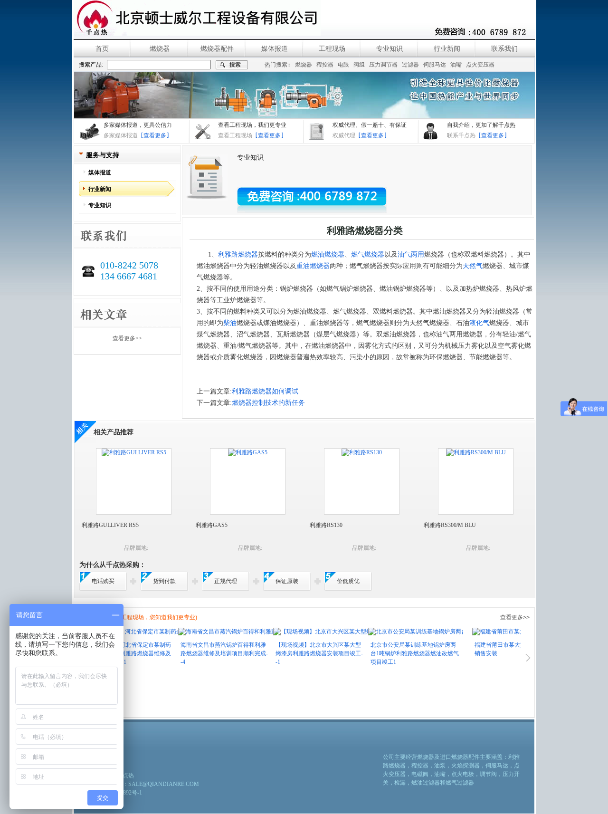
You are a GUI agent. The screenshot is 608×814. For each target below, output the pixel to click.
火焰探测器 (465, 765)
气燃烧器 (371, 254)
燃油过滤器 (425, 782)
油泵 (440, 765)
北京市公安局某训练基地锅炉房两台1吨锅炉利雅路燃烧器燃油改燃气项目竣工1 (395, 653)
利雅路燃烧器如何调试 (265, 391)
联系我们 (504, 48)
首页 (102, 48)
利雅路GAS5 (212, 525)
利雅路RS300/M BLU (450, 525)
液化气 (479, 322)
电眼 (343, 64)
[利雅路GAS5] (247, 452)
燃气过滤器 (460, 782)
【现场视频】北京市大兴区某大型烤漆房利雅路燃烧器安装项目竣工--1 (299, 653)
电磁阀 (419, 774)
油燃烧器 (331, 254)
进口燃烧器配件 (460, 757)
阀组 (359, 64)
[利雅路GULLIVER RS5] (134, 452)
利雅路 (228, 254)
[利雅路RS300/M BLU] (476, 452)
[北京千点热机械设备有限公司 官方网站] (197, 18)
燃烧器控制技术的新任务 (268, 402)
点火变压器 (480, 64)
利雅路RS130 (326, 525)
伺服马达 (434, 64)
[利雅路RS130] (362, 452)
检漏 (400, 782)
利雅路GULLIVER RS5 (110, 525)
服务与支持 (102, 155)
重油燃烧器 (313, 265)
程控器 (324, 64)
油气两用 (411, 254)
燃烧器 (160, 48)
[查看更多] (155, 135)
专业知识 (389, 48)
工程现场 (332, 48)
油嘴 (456, 64)
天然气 (473, 265)
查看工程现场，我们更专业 (252, 125)
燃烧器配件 (217, 48)
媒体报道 (274, 48)
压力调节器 (383, 64)
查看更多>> (127, 338)
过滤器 (410, 64)
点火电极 (462, 774)
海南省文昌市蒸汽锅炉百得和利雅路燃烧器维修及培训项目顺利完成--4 (204, 653)
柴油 (230, 322)
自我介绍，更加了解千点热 (481, 125)
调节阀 (488, 774)
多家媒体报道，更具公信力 (138, 125)
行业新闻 (447, 48)
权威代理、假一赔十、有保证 (369, 125)
